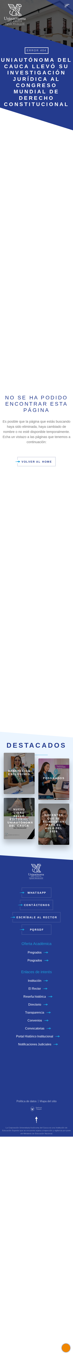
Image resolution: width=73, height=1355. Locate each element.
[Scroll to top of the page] (36, 1119)
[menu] (66, 7)
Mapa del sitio (48, 1101)
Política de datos (26, 1101)
